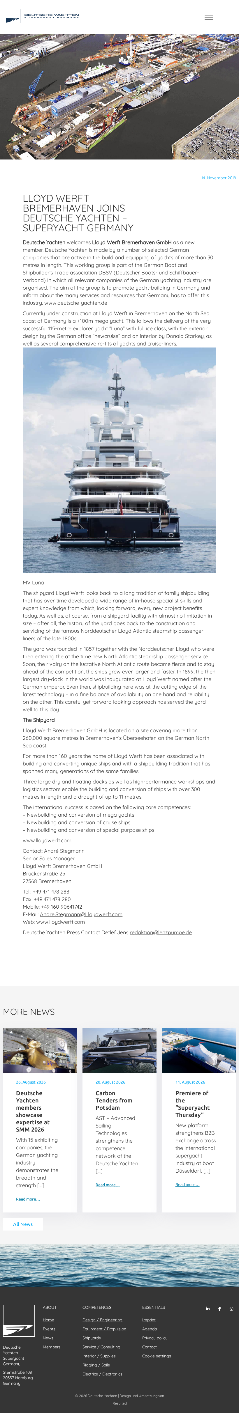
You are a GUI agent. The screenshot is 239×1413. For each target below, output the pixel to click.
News (48, 1338)
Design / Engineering (102, 1319)
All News (23, 1224)
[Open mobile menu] (209, 17)
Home (48, 1319)
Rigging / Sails (96, 1365)
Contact (149, 1347)
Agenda (149, 1329)
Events (49, 1329)
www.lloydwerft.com (60, 922)
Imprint (149, 1319)
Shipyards (91, 1338)
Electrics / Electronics (102, 1374)
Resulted (120, 1403)
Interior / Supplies (99, 1356)
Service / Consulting (101, 1347)
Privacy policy (155, 1338)
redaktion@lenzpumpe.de (161, 932)
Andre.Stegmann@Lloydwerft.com (81, 914)
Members (52, 1347)
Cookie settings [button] (156, 1356)
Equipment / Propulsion (104, 1329)
